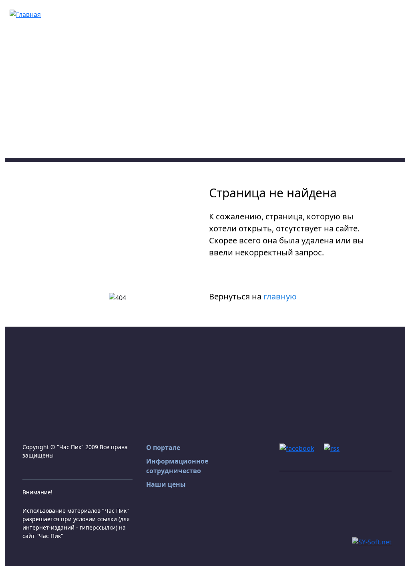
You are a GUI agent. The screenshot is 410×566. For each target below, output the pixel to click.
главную (280, 296)
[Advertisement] (205, 102)
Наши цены (166, 484)
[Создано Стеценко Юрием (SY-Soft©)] (372, 541)
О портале (163, 447)
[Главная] (25, 13)
